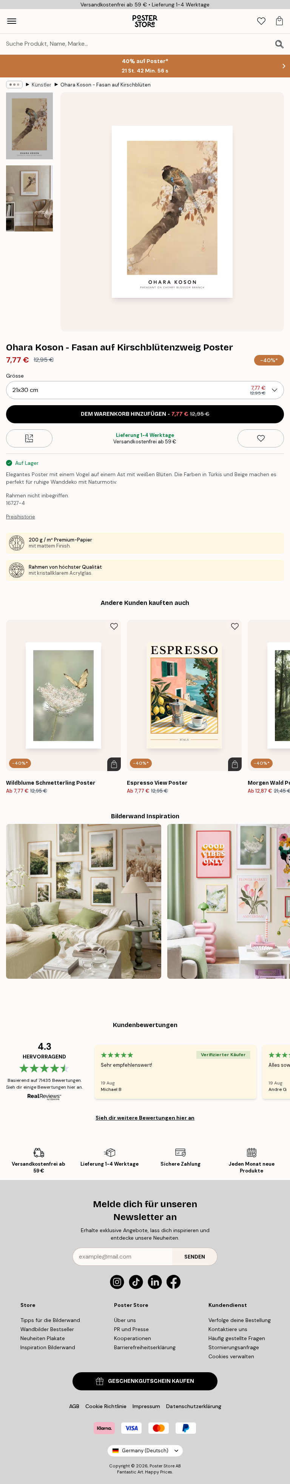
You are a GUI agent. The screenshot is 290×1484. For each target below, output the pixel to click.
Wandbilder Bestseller (47, 1329)
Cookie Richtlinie (105, 1406)
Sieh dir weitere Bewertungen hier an (145, 1117)
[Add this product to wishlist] (261, 438)
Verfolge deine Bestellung (239, 1320)
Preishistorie (20, 517)
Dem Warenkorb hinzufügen (145, 414)
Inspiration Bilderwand (47, 1347)
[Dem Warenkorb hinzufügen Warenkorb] (114, 764)
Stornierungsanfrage (233, 1347)
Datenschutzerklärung (193, 1406)
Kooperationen (132, 1338)
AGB (74, 1406)
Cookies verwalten (231, 1356)
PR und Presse (131, 1329)
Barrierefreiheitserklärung (145, 1347)
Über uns (125, 1320)
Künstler (41, 85)
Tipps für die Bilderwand (50, 1320)
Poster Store (162, 1466)
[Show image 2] (29, 198)
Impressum (146, 1406)
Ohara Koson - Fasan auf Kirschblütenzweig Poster (105, 85)
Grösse (15, 375)
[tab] (261, 21)
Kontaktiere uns (227, 1329)
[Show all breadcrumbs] (14, 84)
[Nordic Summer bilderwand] (83, 901)
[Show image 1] (29, 126)
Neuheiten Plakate (42, 1338)
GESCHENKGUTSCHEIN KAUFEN (151, 1381)
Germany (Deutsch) (145, 1450)
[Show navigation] (11, 21)
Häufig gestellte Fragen (236, 1338)
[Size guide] (29, 438)
